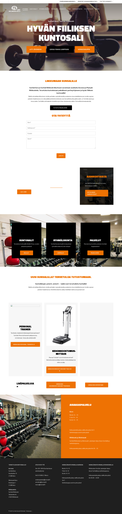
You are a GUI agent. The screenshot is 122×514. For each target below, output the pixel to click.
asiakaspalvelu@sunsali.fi (42, 480)
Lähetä (61, 156)
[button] (36, 49)
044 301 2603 (39, 468)
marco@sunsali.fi (40, 485)
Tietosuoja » (29, 511)
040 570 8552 (39, 475)
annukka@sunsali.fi (41, 482)
